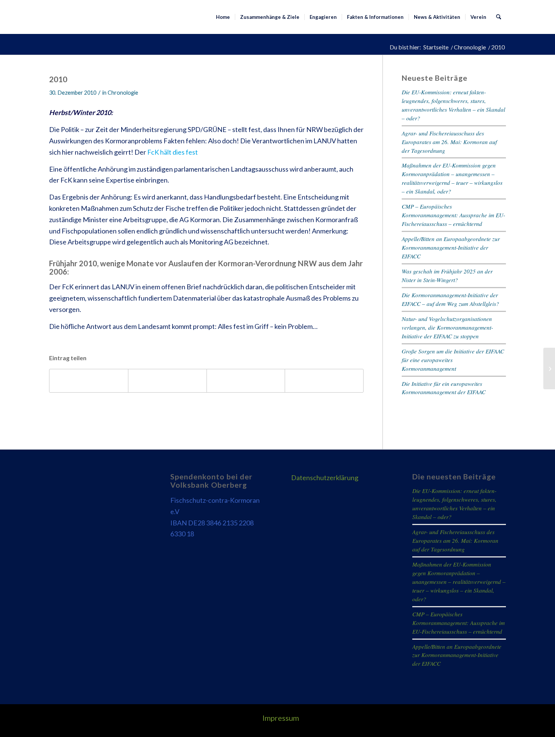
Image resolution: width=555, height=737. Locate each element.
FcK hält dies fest (172, 152)
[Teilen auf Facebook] (88, 380)
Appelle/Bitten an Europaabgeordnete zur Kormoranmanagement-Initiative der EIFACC (451, 247)
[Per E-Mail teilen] (324, 380)
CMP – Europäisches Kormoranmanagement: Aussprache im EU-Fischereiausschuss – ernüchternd (453, 215)
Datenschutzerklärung (324, 477)
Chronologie (123, 92)
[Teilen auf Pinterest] (246, 380)
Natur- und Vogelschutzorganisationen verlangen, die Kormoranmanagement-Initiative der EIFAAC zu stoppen (447, 327)
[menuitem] (223, 17)
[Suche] (498, 17)
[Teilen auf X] (167, 380)
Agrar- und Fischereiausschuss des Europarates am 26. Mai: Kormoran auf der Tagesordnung (449, 141)
